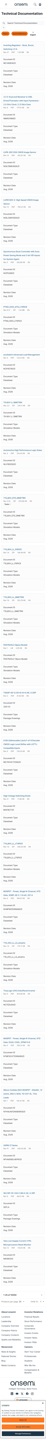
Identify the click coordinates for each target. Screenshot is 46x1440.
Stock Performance (33, 1321)
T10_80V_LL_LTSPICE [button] (13, 843)
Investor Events (31, 1333)
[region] (23, 1419)
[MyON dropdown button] (40, 4)
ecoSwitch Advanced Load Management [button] (21, 354)
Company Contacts (10, 1335)
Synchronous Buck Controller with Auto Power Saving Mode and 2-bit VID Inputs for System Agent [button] (21, 255)
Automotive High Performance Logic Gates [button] (22, 450)
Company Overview (10, 1326)
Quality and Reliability (11, 1339)
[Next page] (41, 1294)
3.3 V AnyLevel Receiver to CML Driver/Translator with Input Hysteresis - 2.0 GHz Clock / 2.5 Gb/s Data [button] (21, 101)
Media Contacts (8, 1365)
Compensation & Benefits (31, 1371)
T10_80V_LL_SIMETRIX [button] (13, 597)
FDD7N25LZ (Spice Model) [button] (15, 645)
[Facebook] (27, 1393)
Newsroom (7, 1347)
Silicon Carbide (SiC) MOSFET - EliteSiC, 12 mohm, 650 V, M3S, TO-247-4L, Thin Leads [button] (22, 1094)
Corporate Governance (29, 1327)
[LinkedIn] (12, 1393)
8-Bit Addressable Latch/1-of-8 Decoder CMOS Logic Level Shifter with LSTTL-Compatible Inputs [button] (21, 744)
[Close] (42, 1403)
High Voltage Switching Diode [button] (16, 796)
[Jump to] (43, 1301)
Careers (28, 1347)
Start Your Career (32, 1352)
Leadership (6, 1321)
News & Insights (8, 1352)
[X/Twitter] (22, 1393)
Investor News (30, 1338)
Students (28, 1361)
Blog (3, 1361)
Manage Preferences (23, 1434)
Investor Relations (33, 1312)
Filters (5, 34)
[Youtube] (17, 1393)
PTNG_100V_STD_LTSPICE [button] (15, 307)
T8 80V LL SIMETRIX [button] (12, 402)
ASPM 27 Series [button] (10, 1145)
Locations (5, 1317)
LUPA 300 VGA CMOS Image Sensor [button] (19, 152)
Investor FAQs (30, 1342)
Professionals (30, 1356)
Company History (9, 1330)
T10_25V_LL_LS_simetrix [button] (14, 943)
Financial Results (31, 1317)
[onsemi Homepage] (21, 4)
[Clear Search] (3, 27)
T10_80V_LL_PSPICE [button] (12, 549)
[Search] (3, 23)
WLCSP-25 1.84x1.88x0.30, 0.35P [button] (19, 1193)
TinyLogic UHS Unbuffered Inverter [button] (19, 990)
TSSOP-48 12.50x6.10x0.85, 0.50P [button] (19, 692)
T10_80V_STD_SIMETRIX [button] (14, 498)
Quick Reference (19, 34)
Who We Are (29, 1365)
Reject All (22, 1420)
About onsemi (8, 1312)
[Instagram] (32, 1393)
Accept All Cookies (23, 1427)
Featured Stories (8, 1356)
